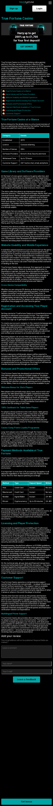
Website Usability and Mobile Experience (21, 97)
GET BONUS (26, 46)
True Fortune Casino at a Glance (18, 91)
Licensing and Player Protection (18, 110)
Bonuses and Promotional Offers (19, 104)
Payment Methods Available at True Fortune (23, 107)
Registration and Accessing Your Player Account (25, 101)
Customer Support (13, 114)
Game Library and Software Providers (20, 94)
